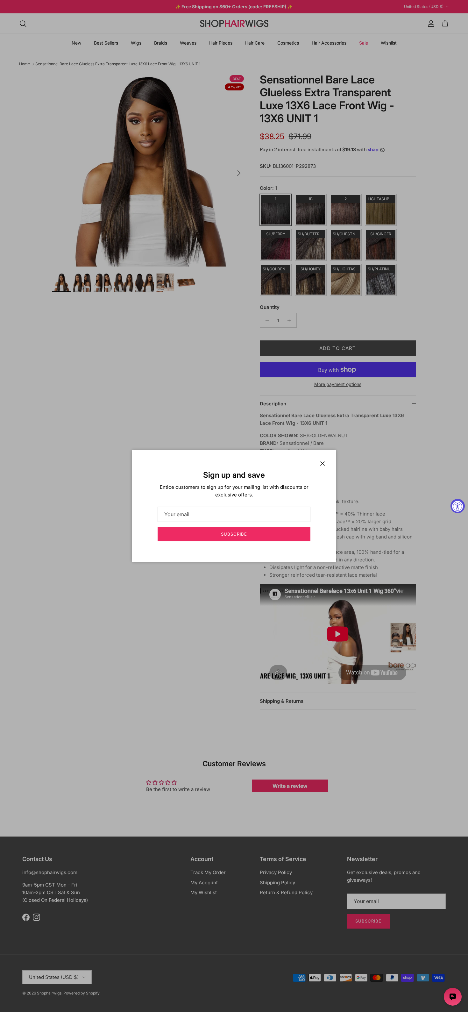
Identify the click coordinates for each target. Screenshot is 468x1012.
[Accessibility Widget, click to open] (457, 506)
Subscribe (234, 534)
